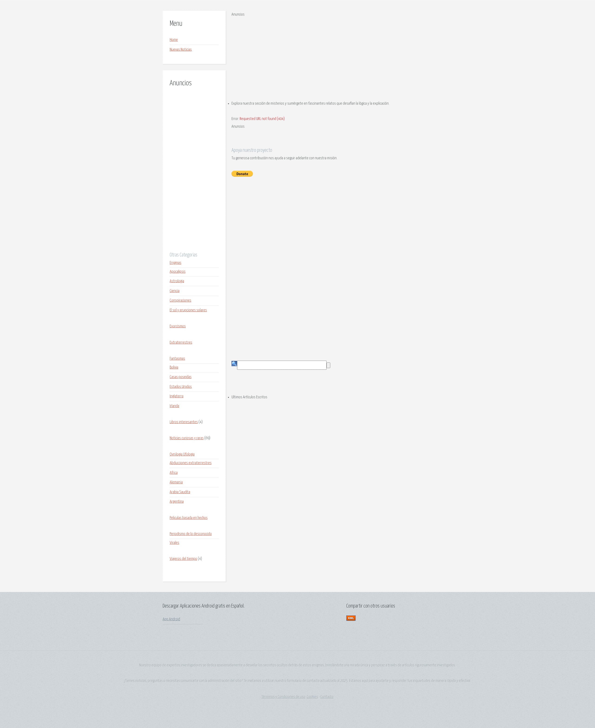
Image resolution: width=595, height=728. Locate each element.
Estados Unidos (181, 387)
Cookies (312, 697)
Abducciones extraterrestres (191, 463)
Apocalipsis (177, 272)
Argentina (177, 502)
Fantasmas (177, 359)
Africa (174, 473)
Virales (174, 543)
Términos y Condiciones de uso (283, 697)
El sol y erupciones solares (188, 310)
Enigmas (175, 263)
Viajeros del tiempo (183, 559)
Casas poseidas (181, 377)
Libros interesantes (184, 422)
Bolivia (174, 367)
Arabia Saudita (180, 492)
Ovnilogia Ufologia (182, 454)
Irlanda (174, 406)
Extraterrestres (181, 343)
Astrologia (177, 281)
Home (174, 40)
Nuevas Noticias (181, 50)
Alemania (176, 482)
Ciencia (174, 291)
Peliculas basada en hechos (189, 518)
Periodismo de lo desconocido (191, 534)
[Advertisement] (194, 173)
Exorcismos (178, 326)
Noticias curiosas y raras (187, 438)
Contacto (327, 697)
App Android (171, 619)
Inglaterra (176, 396)
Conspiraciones (180, 301)
